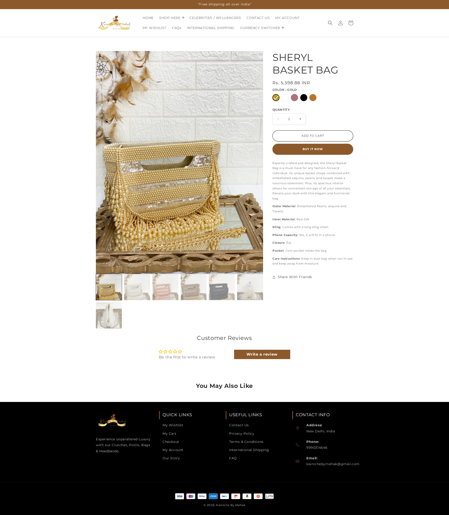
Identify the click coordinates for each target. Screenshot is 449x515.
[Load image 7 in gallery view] (109, 315)
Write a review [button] (261, 354)
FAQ (233, 458)
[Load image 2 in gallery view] (137, 287)
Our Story (171, 458)
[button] (171, 18)
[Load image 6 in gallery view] (250, 287)
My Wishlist (173, 425)
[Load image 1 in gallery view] (109, 287)
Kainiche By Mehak (231, 505)
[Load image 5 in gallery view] (222, 287)
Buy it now (313, 149)
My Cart (169, 433)
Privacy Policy (241, 433)
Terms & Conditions (246, 442)
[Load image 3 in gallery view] (165, 287)
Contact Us (239, 425)
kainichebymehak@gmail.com (333, 464)
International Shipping (249, 450)
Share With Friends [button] (295, 277)
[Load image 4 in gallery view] (194, 287)
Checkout (171, 442)
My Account (173, 450)
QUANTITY (281, 109)
